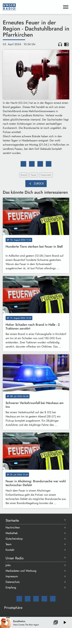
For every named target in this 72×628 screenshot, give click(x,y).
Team (8, 544)
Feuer (34, 175)
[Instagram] (36, 598)
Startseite (12, 520)
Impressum (12, 576)
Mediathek (12, 533)
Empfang (11, 587)
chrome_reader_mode (66, 44)
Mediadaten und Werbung (21, 571)
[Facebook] (27, 598)
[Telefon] (44, 598)
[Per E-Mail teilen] (48, 164)
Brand (24, 175)
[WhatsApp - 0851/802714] (53, 598)
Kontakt (10, 550)
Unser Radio (15, 558)
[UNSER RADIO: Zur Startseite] (32, 6)
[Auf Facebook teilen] (23, 164)
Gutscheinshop (14, 539)
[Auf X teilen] (32, 164)
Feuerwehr (46, 175)
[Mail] (19, 598)
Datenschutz (13, 582)
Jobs (8, 565)
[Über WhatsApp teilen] (40, 164)
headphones (60, 44)
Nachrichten (13, 527)
